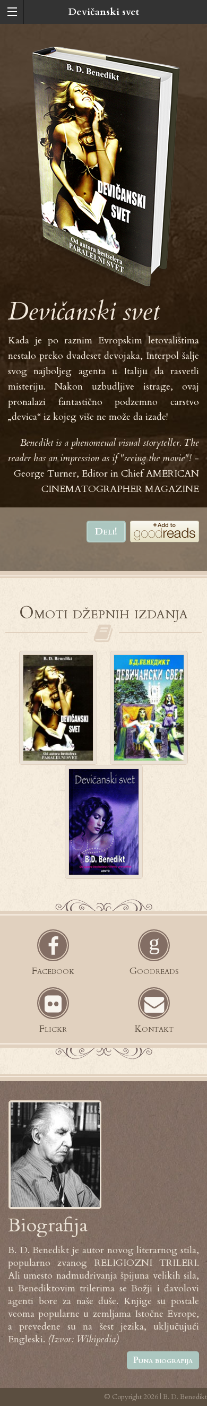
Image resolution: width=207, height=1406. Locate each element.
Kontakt (154, 1029)
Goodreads (154, 971)
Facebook (53, 971)
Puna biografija (163, 1360)
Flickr (53, 1029)
